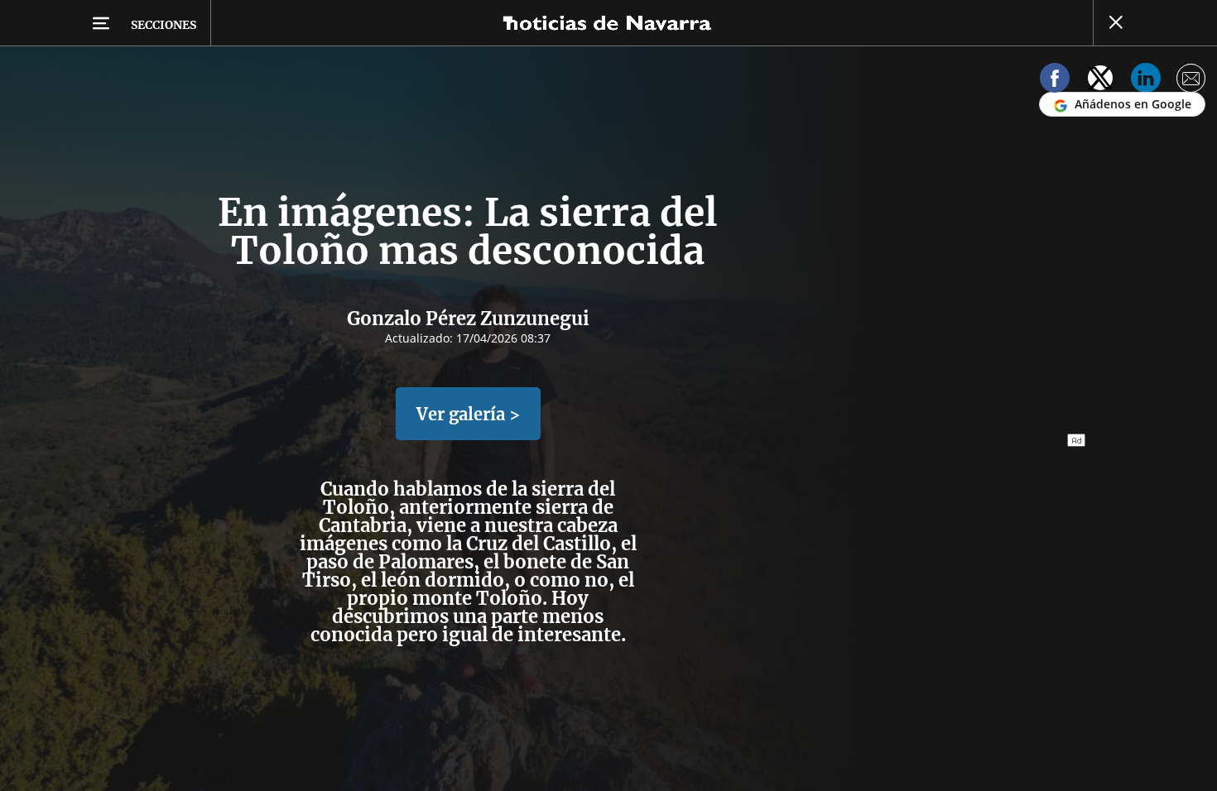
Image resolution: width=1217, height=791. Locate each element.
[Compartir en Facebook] (1055, 80)
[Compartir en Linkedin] (1146, 80)
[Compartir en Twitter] (1100, 80)
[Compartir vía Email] (1191, 80)
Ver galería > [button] (468, 414)
